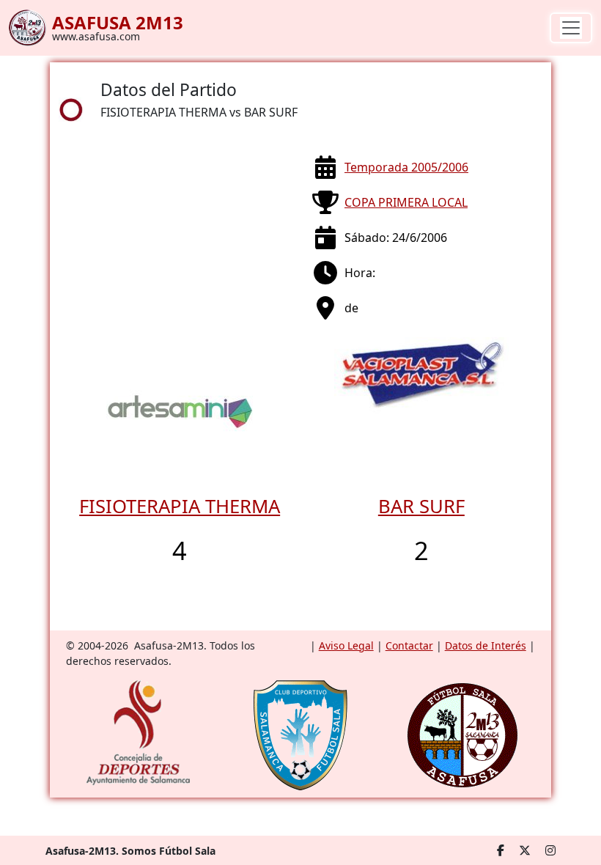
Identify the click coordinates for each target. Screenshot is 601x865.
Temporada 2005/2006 (406, 167)
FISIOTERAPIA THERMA (179, 506)
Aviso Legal (346, 645)
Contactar (409, 645)
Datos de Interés (485, 645)
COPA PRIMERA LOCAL (406, 202)
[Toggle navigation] (571, 27)
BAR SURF (421, 506)
